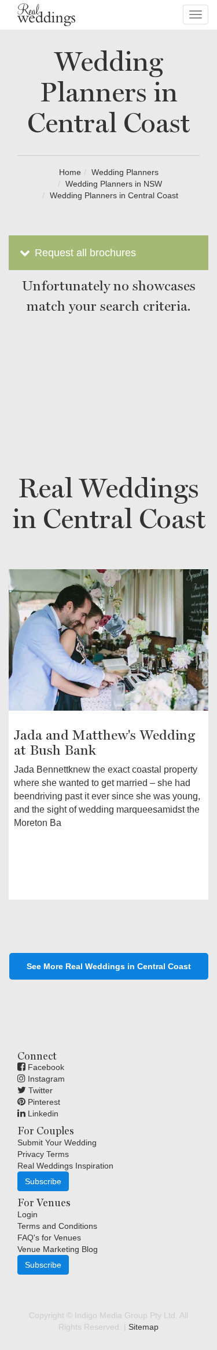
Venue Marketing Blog (57, 1249)
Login (27, 1214)
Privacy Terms (43, 1154)
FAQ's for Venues (49, 1237)
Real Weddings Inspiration (65, 1165)
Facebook (44, 1067)
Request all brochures (84, 253)
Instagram (45, 1078)
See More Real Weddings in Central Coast (109, 966)
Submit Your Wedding (57, 1142)
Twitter (39, 1090)
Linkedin (41, 1113)
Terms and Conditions (57, 1226)
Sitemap (143, 1326)
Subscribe (43, 1181)
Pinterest (42, 1102)
